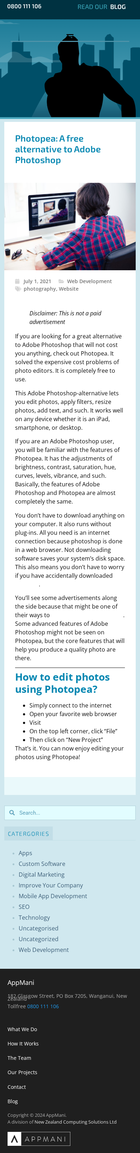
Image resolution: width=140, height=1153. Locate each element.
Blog (118, 6)
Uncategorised (39, 928)
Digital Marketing (42, 874)
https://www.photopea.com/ (81, 722)
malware (27, 584)
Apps (25, 853)
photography (40, 288)
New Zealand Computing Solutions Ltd (75, 1122)
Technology (34, 917)
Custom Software (42, 864)
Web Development (89, 281)
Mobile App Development (53, 896)
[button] (70, 36)
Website (69, 288)
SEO (24, 907)
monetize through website (87, 615)
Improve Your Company (51, 885)
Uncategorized (39, 939)
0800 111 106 (24, 6)
